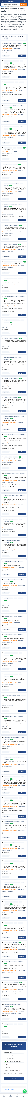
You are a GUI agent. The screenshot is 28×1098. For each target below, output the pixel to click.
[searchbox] (14, 1073)
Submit (14, 1078)
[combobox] (14, 1073)
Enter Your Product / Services (12, 1070)
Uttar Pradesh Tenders (9, 1089)
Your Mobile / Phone (9, 1058)
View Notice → (22, 55)
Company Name (8, 1052)
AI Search (24, 4)
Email (6, 1064)
